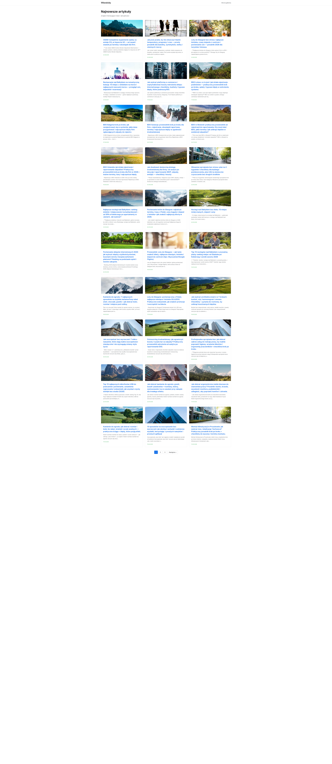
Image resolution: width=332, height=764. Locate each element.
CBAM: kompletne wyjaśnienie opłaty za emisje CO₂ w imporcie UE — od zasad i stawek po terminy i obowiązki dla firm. (120, 42)
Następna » (172, 452)
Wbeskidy (106, 2)
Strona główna (226, 3)
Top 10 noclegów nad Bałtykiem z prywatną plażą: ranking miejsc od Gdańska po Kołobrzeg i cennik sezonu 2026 (209, 254)
